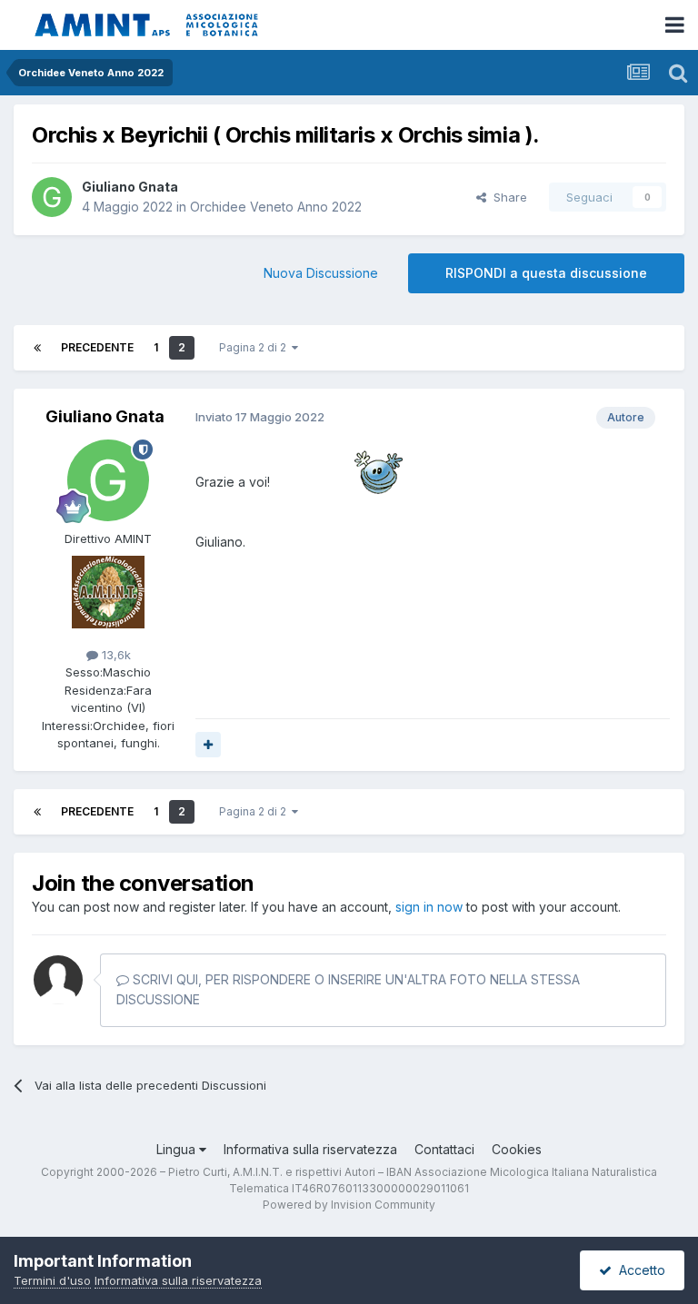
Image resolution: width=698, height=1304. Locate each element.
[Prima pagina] (37, 348)
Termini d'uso (52, 1280)
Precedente (97, 347)
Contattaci (444, 1149)
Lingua (177, 1149)
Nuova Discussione (321, 273)
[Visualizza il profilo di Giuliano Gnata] (52, 197)
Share (506, 197)
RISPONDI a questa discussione (546, 273)
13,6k (114, 654)
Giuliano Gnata (130, 186)
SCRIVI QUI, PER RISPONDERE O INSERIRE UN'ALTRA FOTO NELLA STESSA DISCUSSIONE (348, 989)
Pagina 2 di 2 (255, 347)
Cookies (517, 1149)
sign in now (429, 906)
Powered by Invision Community (349, 1204)
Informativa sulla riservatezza (310, 1149)
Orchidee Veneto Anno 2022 (276, 206)
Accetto (638, 1270)
